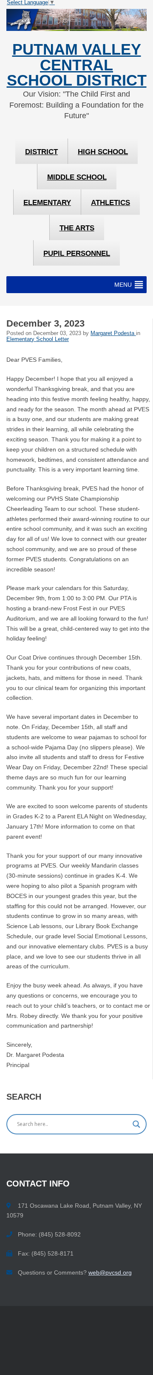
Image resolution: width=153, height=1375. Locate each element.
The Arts (77, 228)
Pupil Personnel (76, 253)
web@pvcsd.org (110, 1272)
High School (103, 152)
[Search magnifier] (136, 1124)
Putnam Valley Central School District (77, 65)
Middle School (77, 177)
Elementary (47, 203)
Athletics (110, 203)
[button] (123, 284)
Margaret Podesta (113, 333)
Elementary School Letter (37, 339)
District (41, 152)
